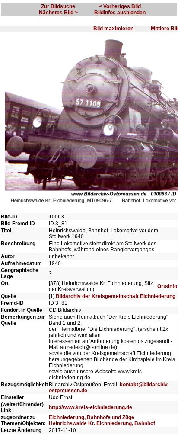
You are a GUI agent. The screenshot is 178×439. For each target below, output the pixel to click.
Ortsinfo (167, 286)
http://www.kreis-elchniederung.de (90, 407)
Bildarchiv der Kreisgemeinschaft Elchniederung (115, 296)
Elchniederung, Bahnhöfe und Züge (91, 417)
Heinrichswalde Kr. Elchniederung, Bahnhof (102, 423)
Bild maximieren (113, 29)
